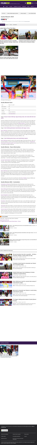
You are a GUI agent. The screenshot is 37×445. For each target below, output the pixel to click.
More (32, 6)
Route (11, 24)
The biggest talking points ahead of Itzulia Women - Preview (10, 221)
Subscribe (29, 3)
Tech (28, 6)
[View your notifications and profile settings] (25, 3)
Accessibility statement (16, 436)
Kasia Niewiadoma (5, 194)
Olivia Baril (3, 205)
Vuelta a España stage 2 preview (12, 13)
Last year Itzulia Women (6, 159)
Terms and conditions (4, 434)
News (7, 6)
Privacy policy (26, 434)
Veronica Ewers (4, 209)
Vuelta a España (23, 13)
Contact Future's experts (17, 434)
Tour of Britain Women (32, 13)
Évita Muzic (3, 201)
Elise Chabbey (24, 178)
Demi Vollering (4, 130)
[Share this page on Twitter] (3, 19)
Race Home (2, 24)
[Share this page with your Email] (6, 19)
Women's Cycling (17, 6)
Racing (10, 6)
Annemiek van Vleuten (5, 184)
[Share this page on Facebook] (1, 19)
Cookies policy (3, 436)
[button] (35, 3)
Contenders (15, 24)
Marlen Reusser (21, 123)
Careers (25, 436)
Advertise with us (4, 438)
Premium (24, 6)
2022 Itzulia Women (12, 113)
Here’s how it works (27, 21)
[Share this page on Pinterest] (4, 19)
